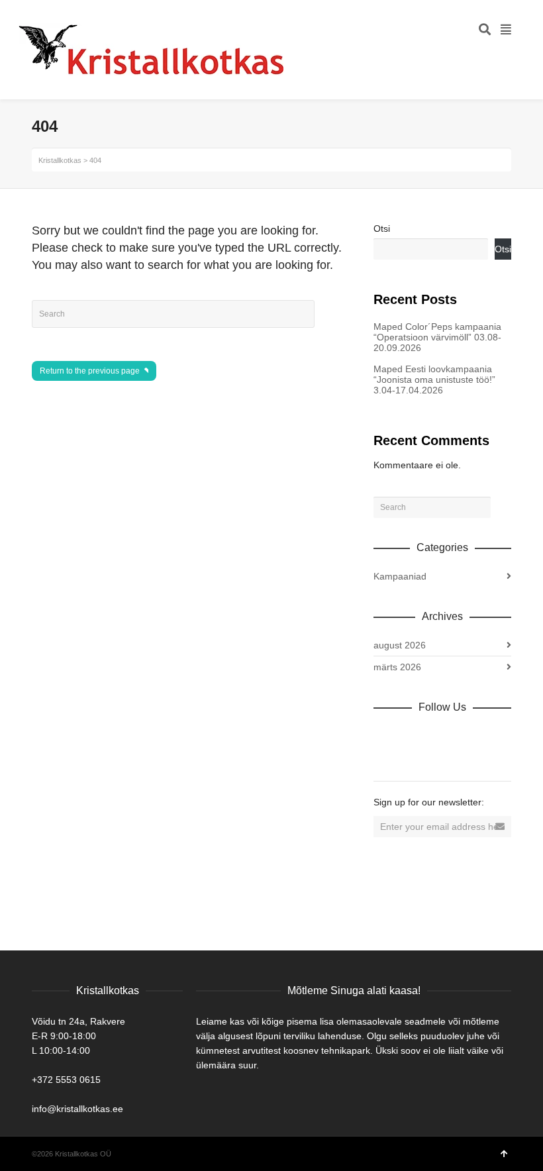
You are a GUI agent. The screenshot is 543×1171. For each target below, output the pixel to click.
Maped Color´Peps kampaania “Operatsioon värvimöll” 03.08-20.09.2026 (437, 337)
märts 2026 (397, 667)
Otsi (381, 228)
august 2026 (399, 645)
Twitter (442, 735)
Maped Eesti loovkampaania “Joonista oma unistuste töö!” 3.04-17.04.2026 (434, 379)
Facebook (413, 735)
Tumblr (384, 757)
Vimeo (471, 735)
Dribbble (384, 735)
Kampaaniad (399, 576)
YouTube (500, 735)
